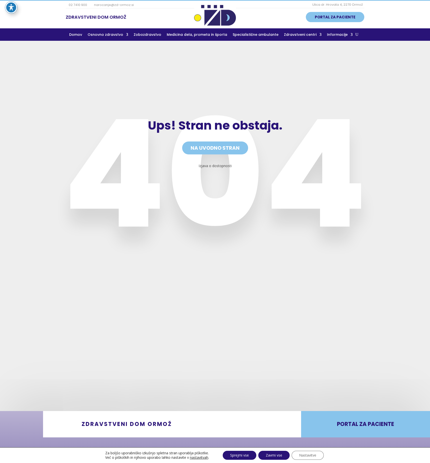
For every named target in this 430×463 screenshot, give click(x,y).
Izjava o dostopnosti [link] (215, 165)
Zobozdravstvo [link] (147, 35)
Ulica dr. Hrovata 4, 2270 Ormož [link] (337, 4)
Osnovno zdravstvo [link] (105, 35)
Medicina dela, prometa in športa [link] (197, 35)
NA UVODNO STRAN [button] (215, 147)
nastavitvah (199, 457)
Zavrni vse (274, 455)
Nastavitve (307, 455)
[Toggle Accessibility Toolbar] (11, 7)
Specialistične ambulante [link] (255, 35)
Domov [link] (75, 35)
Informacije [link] (337, 35)
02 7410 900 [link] (77, 4)
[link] (215, 24)
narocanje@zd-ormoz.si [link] (113, 4)
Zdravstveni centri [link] (300, 35)
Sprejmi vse (239, 455)
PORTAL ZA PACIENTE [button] (335, 17)
